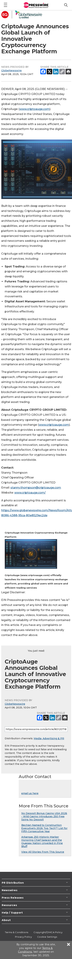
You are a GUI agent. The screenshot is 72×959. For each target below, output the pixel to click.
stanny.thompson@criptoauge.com (35, 487)
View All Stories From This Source (42, 851)
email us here (29, 793)
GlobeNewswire (11, 70)
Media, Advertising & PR (49, 738)
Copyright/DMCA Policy (48, 932)
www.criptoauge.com (34, 109)
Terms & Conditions (16, 932)
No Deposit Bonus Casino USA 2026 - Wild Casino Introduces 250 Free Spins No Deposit (44, 816)
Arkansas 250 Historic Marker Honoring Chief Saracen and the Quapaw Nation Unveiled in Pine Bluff (42, 841)
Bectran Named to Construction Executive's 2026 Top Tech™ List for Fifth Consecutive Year (44, 828)
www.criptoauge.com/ (30, 492)
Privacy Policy (23, 936)
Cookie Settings (47, 936)
